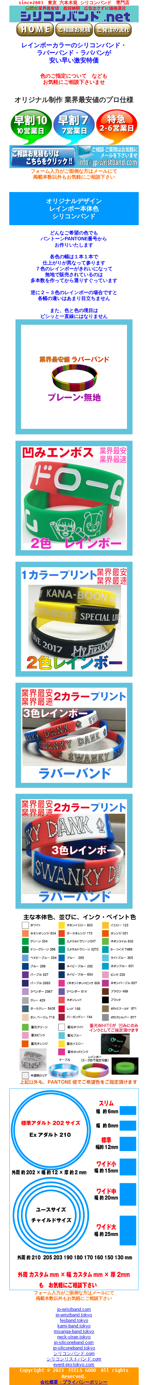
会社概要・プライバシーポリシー (73, 1382)
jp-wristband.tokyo (74, 1314)
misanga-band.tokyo (74, 1331)
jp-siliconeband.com (74, 1342)
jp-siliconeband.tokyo (74, 1348)
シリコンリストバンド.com (73, 1359)
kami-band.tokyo (74, 1325)
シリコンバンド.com (74, 1353)
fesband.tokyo (74, 1320)
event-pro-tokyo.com (73, 1364)
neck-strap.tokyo (74, 1336)
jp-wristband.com (74, 1309)
